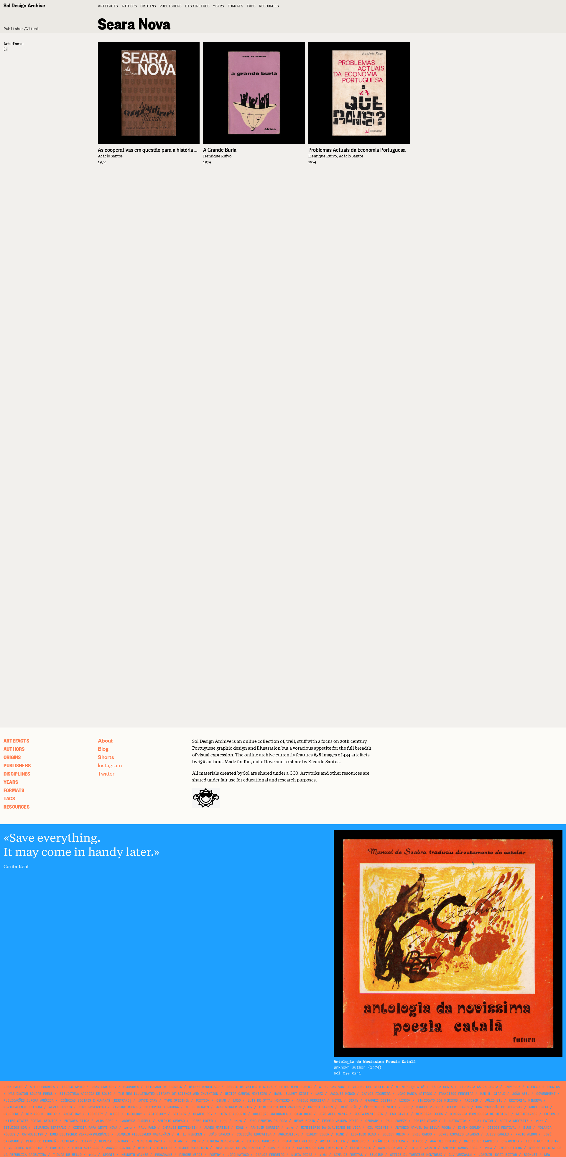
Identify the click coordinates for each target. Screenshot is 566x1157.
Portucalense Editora (23, 1107)
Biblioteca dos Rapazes (280, 1107)
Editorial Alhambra (161, 1107)
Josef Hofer (202, 1120)
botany (86, 1141)
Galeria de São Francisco (320, 1148)
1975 (290, 1127)
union (195, 1141)
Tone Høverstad (92, 1107)
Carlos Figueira (376, 1093)
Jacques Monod (342, 1093)
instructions (510, 1148)
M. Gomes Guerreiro (26, 1148)
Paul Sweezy (396, 1120)
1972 (128, 1127)
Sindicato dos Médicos (437, 1100)
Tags (250, 6)
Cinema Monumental (223, 1141)
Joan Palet (13, 1086)
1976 (238, 1120)
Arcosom (471, 1100)
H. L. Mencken (189, 1134)
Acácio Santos (118, 1148)
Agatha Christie (514, 1120)
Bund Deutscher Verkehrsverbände (80, 1134)
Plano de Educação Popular (50, 1141)
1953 (223, 1120)
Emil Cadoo (422, 1134)
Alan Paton (483, 1120)
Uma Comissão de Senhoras (499, 1107)
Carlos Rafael (390, 1148)
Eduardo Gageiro (261, 1141)
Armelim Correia (265, 1127)
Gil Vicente (378, 1127)
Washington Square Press (31, 1093)
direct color (317, 1134)
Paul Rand (147, 1127)
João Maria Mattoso (414, 1093)
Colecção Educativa (254, 1134)
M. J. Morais (197, 1107)
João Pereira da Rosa (268, 1120)
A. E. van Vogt (332, 1086)
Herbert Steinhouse (155, 1148)
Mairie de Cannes (479, 1141)
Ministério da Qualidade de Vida (331, 1127)
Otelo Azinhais (85, 1148)
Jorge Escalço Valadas (459, 1134)
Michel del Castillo (371, 1086)
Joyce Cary (147, 1100)
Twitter (106, 773)
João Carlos (219, 1134)
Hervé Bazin (304, 1120)
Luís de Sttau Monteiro (269, 1100)
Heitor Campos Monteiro (246, 1093)
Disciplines (197, 6)
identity (95, 1114)
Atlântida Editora (388, 1141)
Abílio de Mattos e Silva (249, 1086)
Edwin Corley (469, 1127)
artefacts (108, 6)
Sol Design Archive (24, 5)
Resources (269, 6)
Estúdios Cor (15, 1127)
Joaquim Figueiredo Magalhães (143, 1134)
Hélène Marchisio (204, 1086)
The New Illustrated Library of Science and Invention (168, 1093)
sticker (179, 1114)
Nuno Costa (538, 1107)
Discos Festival (502, 1127)
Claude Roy (202, 1114)
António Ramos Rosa (460, 1148)
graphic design (378, 1100)
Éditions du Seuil (380, 1107)
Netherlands (526, 1114)
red (406, 1107)
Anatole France (443, 1141)
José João (348, 1107)
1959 (413, 1148)
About (105, 740)
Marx (319, 1093)
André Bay (72, 1114)
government (545, 1093)
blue (527, 1127)
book (286, 1148)
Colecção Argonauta (270, 1114)
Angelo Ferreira (311, 1100)
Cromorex (131, 1086)
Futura (550, 1114)
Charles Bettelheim (180, 1127)
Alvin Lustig (60, 1107)
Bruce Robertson (193, 1148)
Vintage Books (125, 1107)
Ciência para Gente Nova (95, 1127)
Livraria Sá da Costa (479, 1086)
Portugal (57, 1148)
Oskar (221, 1100)
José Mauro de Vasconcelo (238, 1148)
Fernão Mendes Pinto (340, 1120)
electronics (360, 1148)
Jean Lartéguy (103, 1086)
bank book (303, 1114)
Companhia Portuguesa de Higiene (479, 1114)
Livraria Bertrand (50, 1127)
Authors (129, 6)
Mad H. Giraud (492, 1093)
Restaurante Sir (368, 1114)
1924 (488, 1148)
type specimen (176, 1100)
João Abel (520, 1093)
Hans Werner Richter (234, 1107)
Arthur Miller (332, 1141)
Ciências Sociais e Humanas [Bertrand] (95, 1100)
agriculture (289, 1134)
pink (340, 1134)
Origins (148, 6)
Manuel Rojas (427, 1107)
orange (417, 1141)
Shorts (106, 757)
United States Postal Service (30, 1120)
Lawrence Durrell (135, 1120)
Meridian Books (429, 1114)
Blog (103, 748)
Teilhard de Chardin (164, 1086)
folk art (176, 1141)
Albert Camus (457, 1107)
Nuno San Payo (149, 1141)
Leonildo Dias (363, 1134)
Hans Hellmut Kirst (291, 1093)
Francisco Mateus (297, 1141)
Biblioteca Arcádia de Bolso (85, 1093)
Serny (353, 1100)
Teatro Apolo (73, 1086)
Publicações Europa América (28, 1100)
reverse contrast (114, 1141)
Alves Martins (216, 1127)
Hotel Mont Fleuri (295, 1086)
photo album (526, 1134)
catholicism (32, 1134)
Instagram (110, 765)
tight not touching (543, 1141)
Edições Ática (76, 1120)
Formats (235, 6)
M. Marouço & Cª (410, 1086)
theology (134, 1114)
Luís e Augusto (232, 1114)
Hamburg (359, 1141)
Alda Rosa (104, 1120)
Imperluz (512, 1086)
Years (218, 6)
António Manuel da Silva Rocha (423, 1127)
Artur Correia (42, 1086)
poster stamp (425, 1120)
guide (115, 1114)
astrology (157, 1114)
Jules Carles (497, 1134)
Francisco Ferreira (456, 1093)
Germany (372, 1120)
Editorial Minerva (525, 1100)
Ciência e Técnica (543, 1086)
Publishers (170, 6)
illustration (455, 1120)
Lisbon (405, 1100)
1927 (272, 1148)
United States (320, 1107)
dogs (240, 1127)
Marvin (430, 1148)
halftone (11, 1114)
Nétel (337, 1100)
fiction (203, 1100)
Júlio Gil (493, 1100)
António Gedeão (171, 1120)
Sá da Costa (442, 1086)
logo (237, 1100)
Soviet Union (394, 1134)
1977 (539, 1120)
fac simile (399, 1114)
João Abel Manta (333, 1114)
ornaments (510, 1141)
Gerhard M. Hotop (41, 1114)
